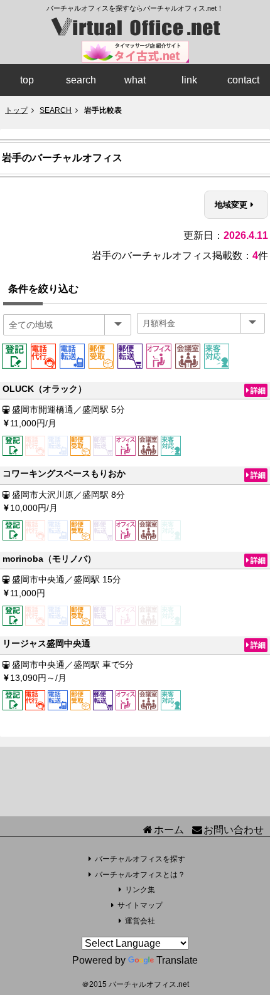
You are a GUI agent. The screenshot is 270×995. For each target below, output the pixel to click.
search (81, 80)
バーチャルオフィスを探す (140, 859)
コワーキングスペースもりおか (64, 473)
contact (243, 80)
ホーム (169, 829)
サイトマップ (140, 905)
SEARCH (56, 110)
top (27, 80)
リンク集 (140, 889)
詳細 (258, 390)
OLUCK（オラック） (45, 389)
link (189, 80)
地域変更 (231, 204)
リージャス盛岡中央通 (46, 643)
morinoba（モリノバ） (49, 559)
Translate (177, 960)
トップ (16, 110)
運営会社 (140, 921)
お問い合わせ (233, 829)
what (135, 80)
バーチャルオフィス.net (149, 984)
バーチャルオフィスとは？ (140, 874)
